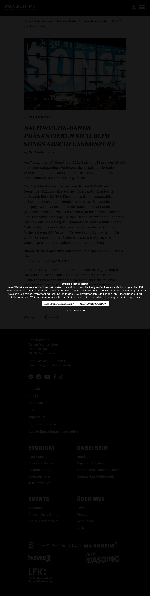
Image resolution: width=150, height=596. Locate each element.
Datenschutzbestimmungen (101, 297)
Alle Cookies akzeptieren (59, 304)
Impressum (134, 297)
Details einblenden (75, 310)
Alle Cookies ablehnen (93, 304)
